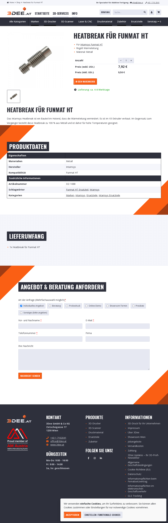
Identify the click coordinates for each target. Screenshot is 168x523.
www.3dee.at (57, 444)
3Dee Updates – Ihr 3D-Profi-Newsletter (143, 456)
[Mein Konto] (151, 12)
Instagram (94, 458)
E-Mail (90, 320)
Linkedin (100, 458)
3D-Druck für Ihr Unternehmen (144, 423)
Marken (70, 195)
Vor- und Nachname (30, 320)
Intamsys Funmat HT (91, 44)
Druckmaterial (95, 432)
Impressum (134, 428)
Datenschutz (134, 474)
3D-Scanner (94, 428)
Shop (18, 2)
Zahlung (132, 450)
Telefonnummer (28, 333)
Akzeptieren (72, 514)
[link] (42, 13)
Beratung (105, 12)
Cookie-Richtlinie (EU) (139, 469)
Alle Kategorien (17, 21)
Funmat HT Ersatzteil (77, 189)
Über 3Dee (133, 432)
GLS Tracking (135, 496)
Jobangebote (134, 441)
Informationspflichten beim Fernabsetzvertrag (142, 480)
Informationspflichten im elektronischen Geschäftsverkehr (141, 489)
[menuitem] (42, 13)
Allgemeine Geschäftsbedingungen (140, 464)
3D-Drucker (94, 423)
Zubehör (92, 441)
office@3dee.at (137, 2)
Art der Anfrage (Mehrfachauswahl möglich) (42, 299)
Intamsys (94, 189)
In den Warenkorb (85, 81)
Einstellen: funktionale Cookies (102, 514)
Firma (89, 333)
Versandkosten (136, 446)
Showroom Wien (137, 437)
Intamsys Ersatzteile (109, 195)
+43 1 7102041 (58, 437)
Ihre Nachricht (25, 346)
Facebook (88, 458)
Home (12, 2)
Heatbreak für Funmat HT (33, 2)
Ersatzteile (91, 195)
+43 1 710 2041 (153, 2)
